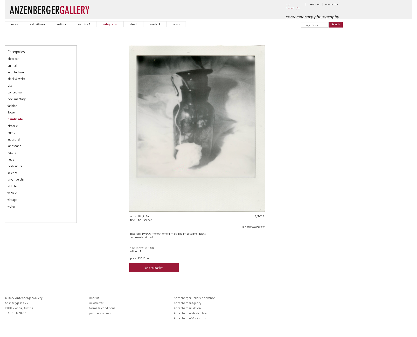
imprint (94, 298)
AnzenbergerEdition (187, 308)
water (11, 206)
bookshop (314, 4)
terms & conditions (102, 308)
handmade (15, 119)
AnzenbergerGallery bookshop (194, 298)
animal (12, 65)
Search (335, 24)
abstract (13, 59)
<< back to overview (252, 227)
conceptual (14, 92)
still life (12, 186)
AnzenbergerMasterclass (191, 313)
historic (12, 126)
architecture (15, 72)
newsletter (331, 4)
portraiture (14, 166)
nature (11, 152)
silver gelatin (16, 179)
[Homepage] (50, 8)
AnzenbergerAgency (187, 303)
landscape (14, 146)
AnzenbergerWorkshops (190, 318)
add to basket (154, 268)
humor (12, 132)
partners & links (100, 313)
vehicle (12, 193)
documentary (16, 99)
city (9, 85)
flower (11, 112)
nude (10, 159)
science (12, 173)
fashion (12, 106)
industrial (13, 139)
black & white (16, 79)
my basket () (292, 6)
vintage (12, 200)
